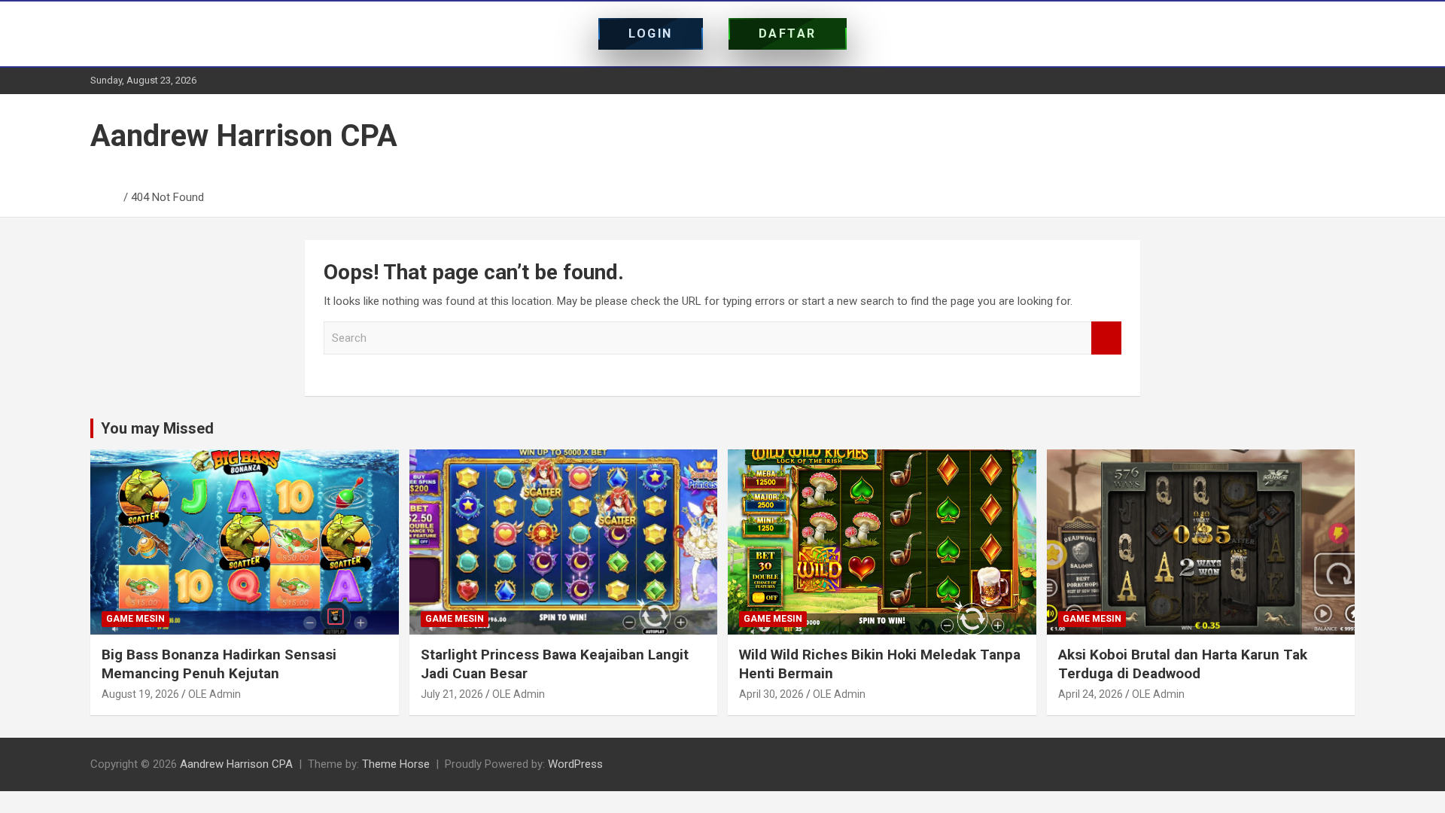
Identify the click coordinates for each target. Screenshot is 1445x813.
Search (1106, 338)
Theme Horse (396, 764)
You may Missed (157, 428)
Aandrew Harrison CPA (243, 136)
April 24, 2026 (1090, 694)
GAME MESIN (135, 619)
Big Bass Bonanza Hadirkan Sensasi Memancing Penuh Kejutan (219, 664)
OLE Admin (214, 694)
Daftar (788, 33)
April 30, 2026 (771, 694)
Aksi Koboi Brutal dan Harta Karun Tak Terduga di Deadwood (1182, 664)
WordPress (575, 764)
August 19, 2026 (140, 694)
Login (650, 33)
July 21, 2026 (452, 694)
